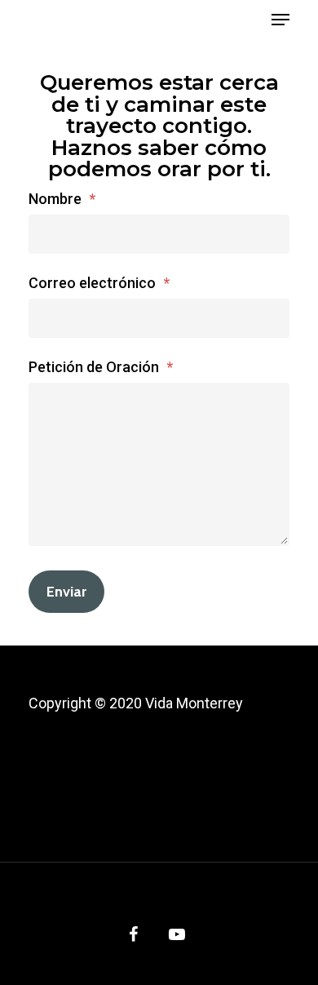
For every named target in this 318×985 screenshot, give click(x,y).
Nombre (62, 198)
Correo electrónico (99, 282)
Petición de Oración (101, 366)
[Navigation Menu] (280, 19)
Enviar (66, 592)
